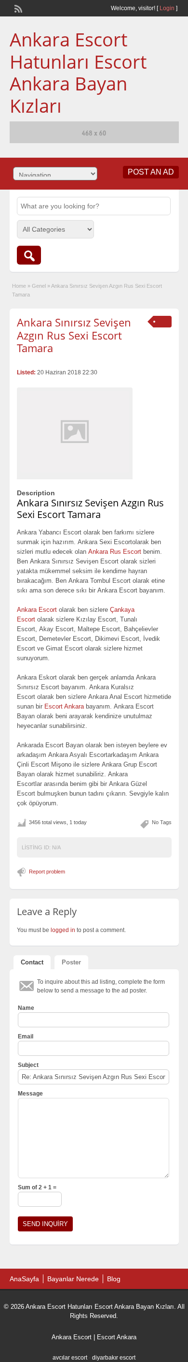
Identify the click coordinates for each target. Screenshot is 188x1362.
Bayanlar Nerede (73, 1279)
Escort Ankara (116, 1337)
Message (30, 1093)
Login (167, 8)
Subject (28, 1065)
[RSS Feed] (17, 8)
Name (26, 1008)
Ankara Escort (72, 1337)
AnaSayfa (24, 1279)
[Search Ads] (29, 255)
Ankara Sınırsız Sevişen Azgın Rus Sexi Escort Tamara (74, 335)
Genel (39, 286)
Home (19, 286)
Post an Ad (151, 172)
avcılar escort (70, 1357)
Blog (114, 1279)
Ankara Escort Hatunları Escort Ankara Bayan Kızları (78, 72)
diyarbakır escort (113, 1357)
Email (25, 1036)
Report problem (47, 871)
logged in (63, 930)
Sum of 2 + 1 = (37, 1187)
